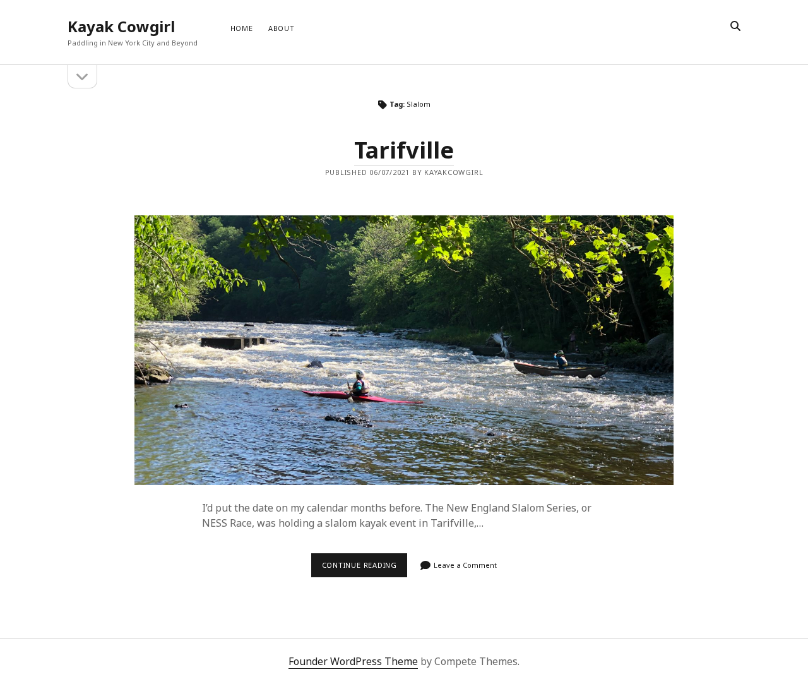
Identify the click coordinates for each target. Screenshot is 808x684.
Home (241, 28)
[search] (735, 26)
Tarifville (404, 150)
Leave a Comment (465, 565)
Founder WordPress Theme (353, 661)
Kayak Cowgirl (121, 26)
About (281, 28)
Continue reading (364, 565)
